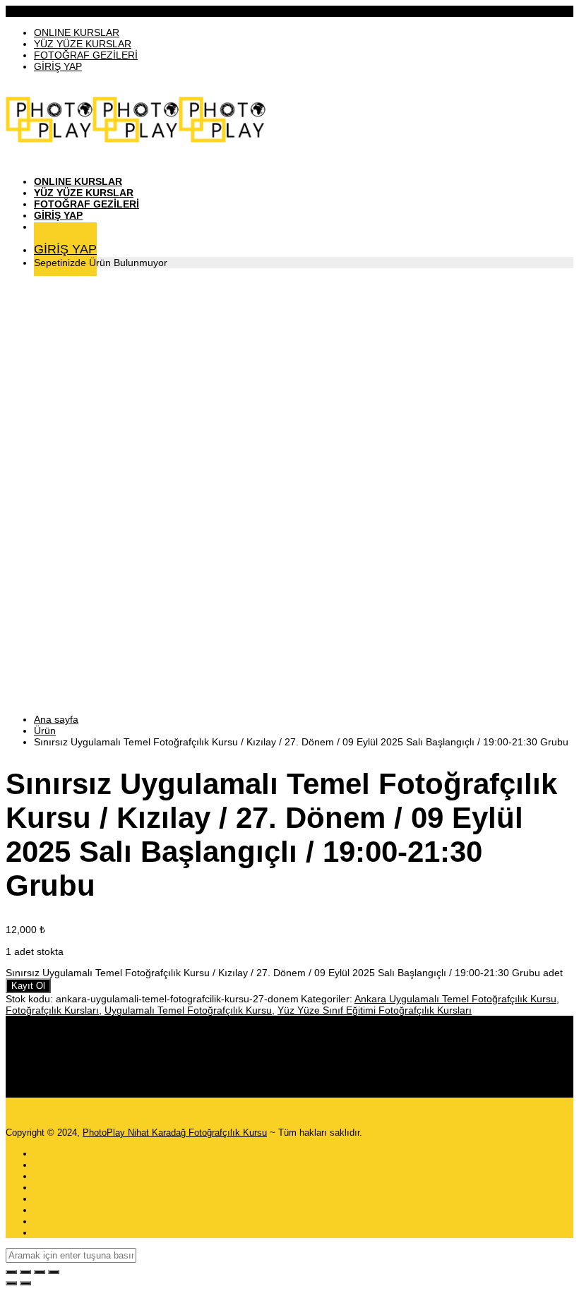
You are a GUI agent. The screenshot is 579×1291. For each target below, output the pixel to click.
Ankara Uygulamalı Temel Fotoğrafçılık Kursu (455, 998)
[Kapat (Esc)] (53, 1272)
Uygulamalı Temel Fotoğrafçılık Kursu (188, 1010)
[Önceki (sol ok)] (11, 1283)
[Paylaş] (39, 1272)
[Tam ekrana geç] (25, 1272)
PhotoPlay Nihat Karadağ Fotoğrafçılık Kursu (175, 1132)
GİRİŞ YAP (58, 66)
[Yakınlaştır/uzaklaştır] (11, 1272)
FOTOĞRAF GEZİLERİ (86, 55)
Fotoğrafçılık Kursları (52, 1010)
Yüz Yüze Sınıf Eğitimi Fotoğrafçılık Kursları (374, 1010)
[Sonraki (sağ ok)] (25, 1283)
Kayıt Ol (28, 985)
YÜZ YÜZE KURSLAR (82, 43)
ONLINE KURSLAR (76, 32)
